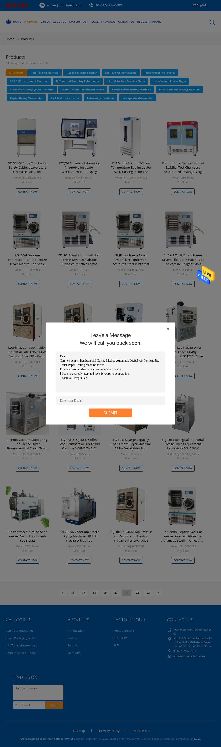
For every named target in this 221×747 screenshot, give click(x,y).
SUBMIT (111, 413)
